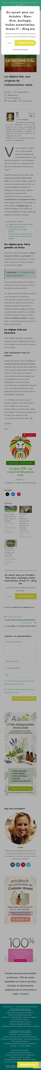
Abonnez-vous (25, 43)
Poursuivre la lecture (20, 49)
